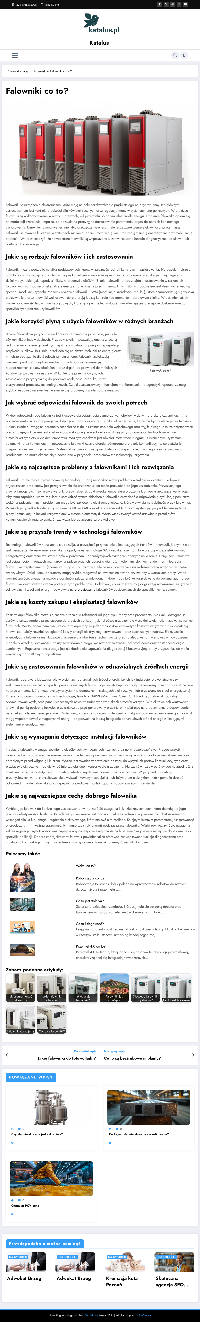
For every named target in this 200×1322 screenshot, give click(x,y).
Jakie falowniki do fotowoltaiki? (67, 1058)
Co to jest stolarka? (90, 900)
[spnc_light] (184, 55)
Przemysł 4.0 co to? (91, 946)
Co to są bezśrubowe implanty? (132, 1058)
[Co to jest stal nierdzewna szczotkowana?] (148, 1107)
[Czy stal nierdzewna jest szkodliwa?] (51, 1107)
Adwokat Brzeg (24, 1278)
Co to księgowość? (90, 923)
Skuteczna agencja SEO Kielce (170, 1281)
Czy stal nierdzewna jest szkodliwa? (37, 1134)
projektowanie (85, 589)
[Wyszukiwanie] (175, 55)
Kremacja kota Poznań (122, 1281)
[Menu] (15, 55)
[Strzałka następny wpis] (193, 1055)
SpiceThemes (143, 1315)
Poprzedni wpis (85, 1051)
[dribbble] (172, 4)
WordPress (91, 1315)
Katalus (99, 42)
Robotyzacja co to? (90, 878)
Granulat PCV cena (25, 1206)
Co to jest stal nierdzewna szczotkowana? (139, 1134)
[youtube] (185, 4)
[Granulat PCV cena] (51, 1178)
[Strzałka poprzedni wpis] (7, 1055)
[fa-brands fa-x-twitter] (166, 4)
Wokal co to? (86, 865)
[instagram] (179, 4)
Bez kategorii (18, 1257)
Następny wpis (114, 1051)
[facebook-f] (159, 4)
